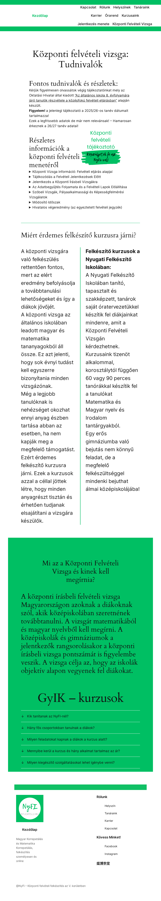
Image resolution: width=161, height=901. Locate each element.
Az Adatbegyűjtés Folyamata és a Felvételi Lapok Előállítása (79, 187)
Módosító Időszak (46, 202)
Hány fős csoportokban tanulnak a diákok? (61, 728)
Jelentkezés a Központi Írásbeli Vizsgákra (65, 182)
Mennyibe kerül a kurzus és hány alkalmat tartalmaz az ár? (73, 751)
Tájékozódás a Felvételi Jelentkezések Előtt (66, 177)
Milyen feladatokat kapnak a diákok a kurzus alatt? (67, 739)
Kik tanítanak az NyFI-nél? (48, 716)
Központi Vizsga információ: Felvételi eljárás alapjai (72, 172)
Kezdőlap (40, 16)
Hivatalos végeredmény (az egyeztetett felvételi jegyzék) (77, 207)
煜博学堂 (103, 863)
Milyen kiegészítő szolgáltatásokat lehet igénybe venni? (71, 762)
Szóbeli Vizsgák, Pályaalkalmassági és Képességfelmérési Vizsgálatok (76, 194)
